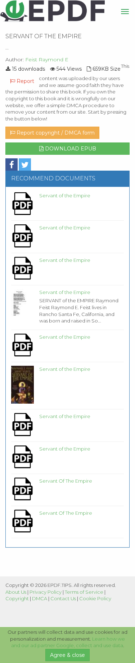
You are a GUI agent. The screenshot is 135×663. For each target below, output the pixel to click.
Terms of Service (84, 592)
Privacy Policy (46, 592)
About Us (15, 592)
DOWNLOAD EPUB (70, 148)
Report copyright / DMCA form (55, 132)
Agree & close (67, 655)
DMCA (39, 598)
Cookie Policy (95, 598)
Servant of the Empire (64, 195)
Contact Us (63, 598)
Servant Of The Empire (65, 481)
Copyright (17, 598)
